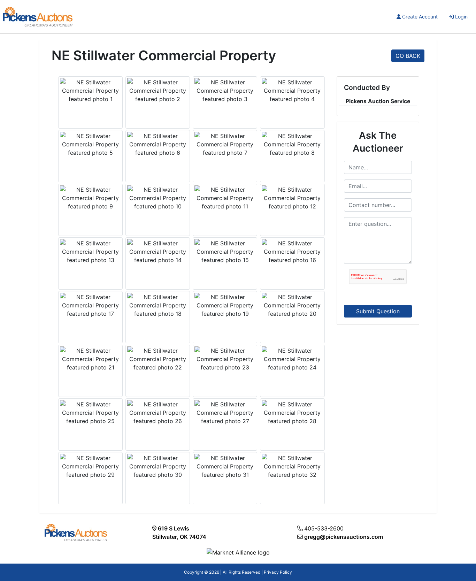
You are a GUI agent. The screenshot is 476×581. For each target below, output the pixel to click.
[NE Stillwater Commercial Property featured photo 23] (224, 359)
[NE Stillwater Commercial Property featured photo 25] (90, 412)
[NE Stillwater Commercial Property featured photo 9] (90, 198)
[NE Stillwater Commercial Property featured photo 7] (224, 144)
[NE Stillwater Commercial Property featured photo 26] (157, 412)
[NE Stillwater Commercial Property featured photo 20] (292, 305)
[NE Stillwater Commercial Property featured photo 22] (157, 359)
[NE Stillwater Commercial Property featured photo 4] (292, 90)
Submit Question (378, 311)
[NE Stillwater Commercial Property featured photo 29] (90, 466)
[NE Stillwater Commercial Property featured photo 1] (90, 90)
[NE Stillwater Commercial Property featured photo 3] (224, 90)
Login (461, 17)
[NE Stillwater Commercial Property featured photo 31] (224, 466)
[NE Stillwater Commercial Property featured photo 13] (90, 251)
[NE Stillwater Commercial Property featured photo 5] (90, 144)
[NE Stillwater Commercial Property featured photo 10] (157, 198)
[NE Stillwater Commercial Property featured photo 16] (292, 251)
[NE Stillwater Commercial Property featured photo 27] (224, 412)
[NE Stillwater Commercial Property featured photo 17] (90, 305)
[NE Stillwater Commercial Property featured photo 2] (157, 90)
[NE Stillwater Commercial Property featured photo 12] (292, 198)
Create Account (420, 17)
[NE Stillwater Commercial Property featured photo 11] (224, 198)
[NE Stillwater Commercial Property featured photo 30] (157, 466)
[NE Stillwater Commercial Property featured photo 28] (292, 412)
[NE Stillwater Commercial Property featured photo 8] (292, 144)
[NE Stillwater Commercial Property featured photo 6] (157, 144)
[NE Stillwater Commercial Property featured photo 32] (292, 466)
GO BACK (408, 55)
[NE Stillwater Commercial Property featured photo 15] (224, 251)
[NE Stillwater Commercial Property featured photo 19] (224, 305)
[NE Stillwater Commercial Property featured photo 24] (292, 359)
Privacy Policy (278, 572)
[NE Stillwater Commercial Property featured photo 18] (157, 305)
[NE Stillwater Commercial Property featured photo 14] (157, 251)
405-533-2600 (324, 528)
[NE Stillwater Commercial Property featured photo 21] (90, 359)
